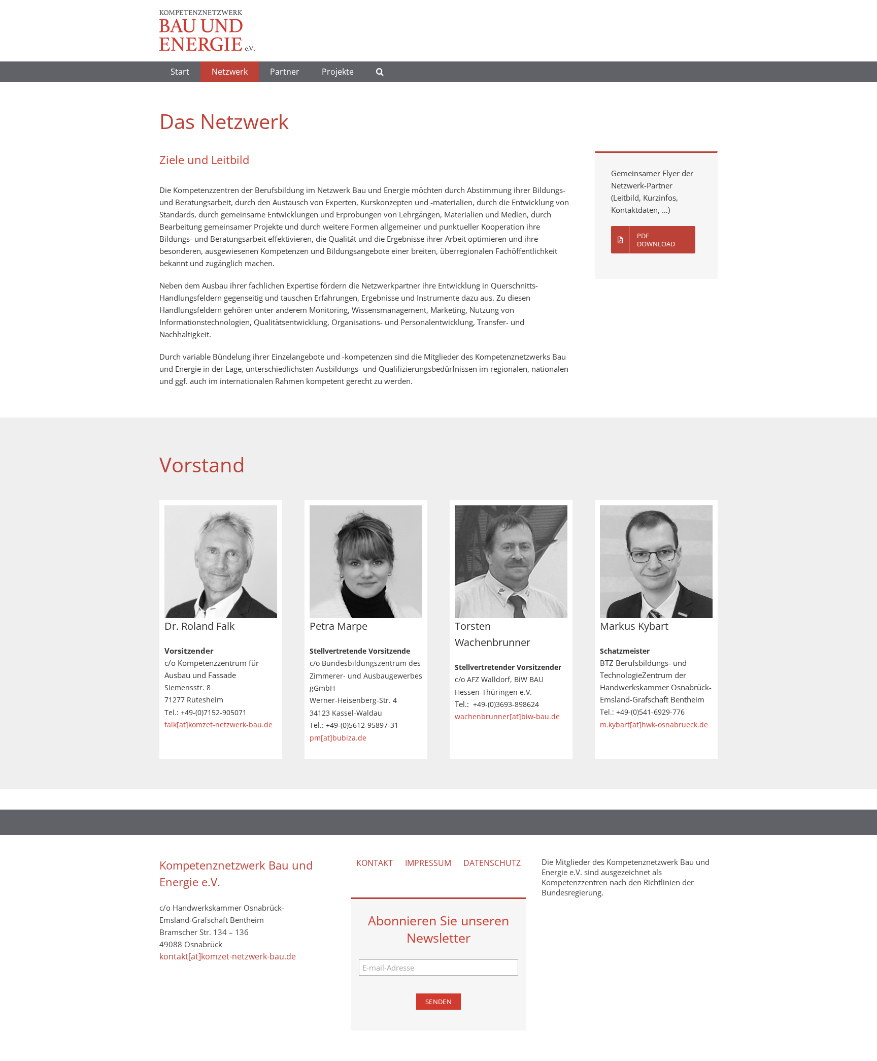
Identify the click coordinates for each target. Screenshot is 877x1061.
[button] (380, 71)
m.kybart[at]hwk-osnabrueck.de (654, 724)
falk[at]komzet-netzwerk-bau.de (218, 724)
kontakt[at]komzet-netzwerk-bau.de (227, 956)
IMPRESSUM (428, 863)
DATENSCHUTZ (492, 863)
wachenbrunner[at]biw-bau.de (507, 716)
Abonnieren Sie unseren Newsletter (438, 929)
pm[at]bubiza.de (338, 738)
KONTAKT (374, 863)
